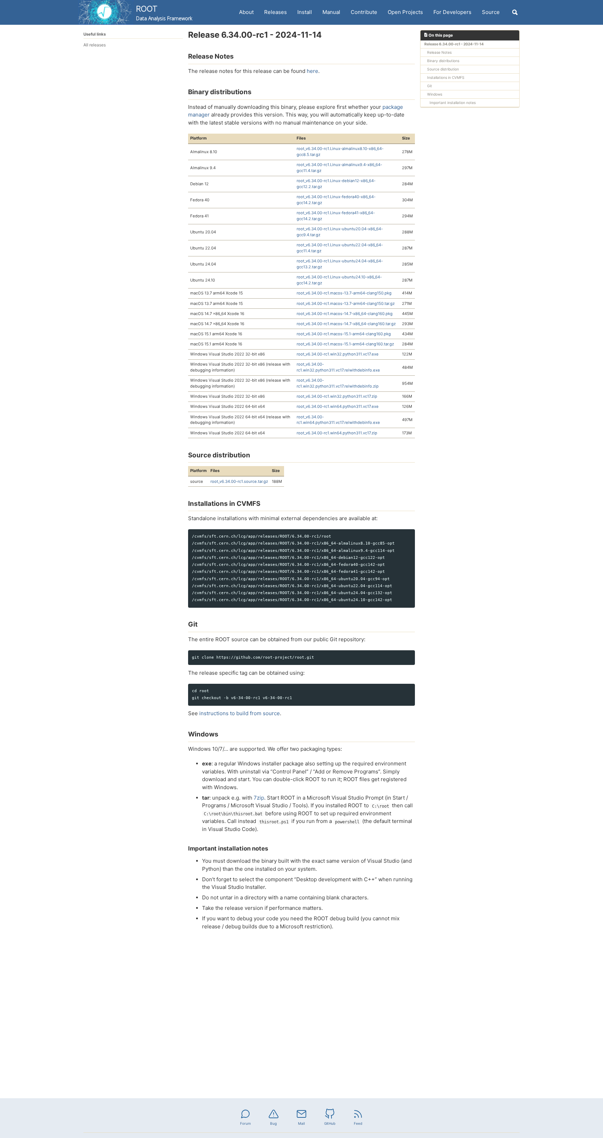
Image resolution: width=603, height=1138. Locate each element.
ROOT (164, 12)
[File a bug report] (273, 1113)
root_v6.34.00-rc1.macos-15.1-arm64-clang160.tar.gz (345, 344)
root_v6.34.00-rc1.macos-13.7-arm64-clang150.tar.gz (346, 303)
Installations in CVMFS (445, 77)
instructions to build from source (239, 713)
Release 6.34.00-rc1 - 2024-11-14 (454, 44)
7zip (259, 797)
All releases (94, 44)
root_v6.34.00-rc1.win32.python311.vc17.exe (338, 354)
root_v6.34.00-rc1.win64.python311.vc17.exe (338, 406)
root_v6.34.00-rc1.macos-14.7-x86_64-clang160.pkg (345, 313)
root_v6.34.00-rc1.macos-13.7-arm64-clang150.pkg (344, 293)
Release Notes (439, 52)
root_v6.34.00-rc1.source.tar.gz (239, 481)
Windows (434, 94)
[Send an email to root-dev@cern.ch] (301, 1113)
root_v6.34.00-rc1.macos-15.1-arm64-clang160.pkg (344, 333)
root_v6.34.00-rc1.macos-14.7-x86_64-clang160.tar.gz (346, 323)
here (312, 71)
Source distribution (443, 69)
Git (429, 86)
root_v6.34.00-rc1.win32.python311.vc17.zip (337, 396)
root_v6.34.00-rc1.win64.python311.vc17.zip (337, 433)
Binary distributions (443, 61)
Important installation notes (453, 102)
